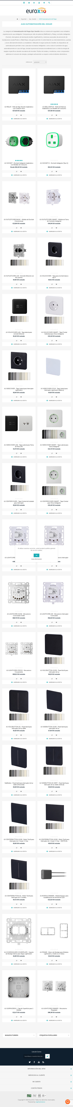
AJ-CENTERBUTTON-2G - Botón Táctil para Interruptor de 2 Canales (19, 896)
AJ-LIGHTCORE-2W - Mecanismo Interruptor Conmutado (54, 614)
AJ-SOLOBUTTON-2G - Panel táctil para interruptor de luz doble (19, 727)
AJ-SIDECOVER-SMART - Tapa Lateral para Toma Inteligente (54, 445)
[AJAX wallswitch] (54, 85)
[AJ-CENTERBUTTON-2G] (19, 874)
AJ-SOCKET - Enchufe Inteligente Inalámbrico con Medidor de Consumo (18, 164)
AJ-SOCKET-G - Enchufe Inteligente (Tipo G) (54, 163)
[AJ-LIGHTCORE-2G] (54, 536)
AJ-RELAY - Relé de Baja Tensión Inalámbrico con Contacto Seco (19, 107)
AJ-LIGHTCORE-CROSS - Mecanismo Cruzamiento (18, 671)
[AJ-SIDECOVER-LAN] (19, 423)
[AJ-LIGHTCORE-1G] (19, 536)
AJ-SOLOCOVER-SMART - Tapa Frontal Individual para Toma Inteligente (54, 333)
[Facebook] (34, 1062)
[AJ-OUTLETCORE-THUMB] (19, 198)
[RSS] (43, 1062)
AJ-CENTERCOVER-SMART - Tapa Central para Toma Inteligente (54, 502)
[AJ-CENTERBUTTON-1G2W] (19, 818)
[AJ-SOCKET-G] (54, 141)
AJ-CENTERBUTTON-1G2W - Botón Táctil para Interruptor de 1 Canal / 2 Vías (19, 840)
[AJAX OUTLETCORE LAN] (19, 254)
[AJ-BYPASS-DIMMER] (54, 874)
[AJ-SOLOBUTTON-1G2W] (54, 649)
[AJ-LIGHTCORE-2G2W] (19, 592)
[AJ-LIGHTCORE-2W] (54, 592)
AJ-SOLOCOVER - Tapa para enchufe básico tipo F (54, 276)
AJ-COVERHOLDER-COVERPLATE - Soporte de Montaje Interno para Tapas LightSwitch (19, 953)
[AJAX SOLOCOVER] (54, 254)
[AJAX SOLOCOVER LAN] (19, 311)
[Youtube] (38, 1062)
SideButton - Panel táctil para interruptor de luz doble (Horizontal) (19, 783)
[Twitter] (29, 1062)
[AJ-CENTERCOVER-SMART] (54, 480)
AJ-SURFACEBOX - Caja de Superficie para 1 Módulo (18, 1009)
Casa (17, 19)
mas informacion (36, 559)
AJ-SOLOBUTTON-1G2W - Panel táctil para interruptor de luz (54, 671)
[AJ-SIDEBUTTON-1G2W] (54, 705)
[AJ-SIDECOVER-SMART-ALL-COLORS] (54, 423)
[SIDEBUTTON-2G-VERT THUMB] (54, 761)
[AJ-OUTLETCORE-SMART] (54, 198)
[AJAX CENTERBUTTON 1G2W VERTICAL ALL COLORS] (54, 818)
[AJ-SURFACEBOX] (19, 987)
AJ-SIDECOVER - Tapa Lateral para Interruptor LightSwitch (18, 389)
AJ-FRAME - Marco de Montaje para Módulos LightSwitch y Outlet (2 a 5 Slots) (54, 953)
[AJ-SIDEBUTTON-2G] (19, 761)
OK (36, 555)
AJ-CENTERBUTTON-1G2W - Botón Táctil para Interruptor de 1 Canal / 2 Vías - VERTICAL (54, 840)
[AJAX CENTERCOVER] (19, 480)
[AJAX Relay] (19, 85)
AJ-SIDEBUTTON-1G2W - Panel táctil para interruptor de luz (54, 727)
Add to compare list (16, 115)
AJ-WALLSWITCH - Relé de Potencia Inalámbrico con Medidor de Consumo (54, 107)
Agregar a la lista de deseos (21, 115)
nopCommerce (40, 1102)
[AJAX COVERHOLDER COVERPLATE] (19, 930)
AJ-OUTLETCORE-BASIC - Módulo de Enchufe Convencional (19, 220)
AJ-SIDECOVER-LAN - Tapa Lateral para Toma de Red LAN (19, 445)
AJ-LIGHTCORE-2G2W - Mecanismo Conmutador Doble (19, 614)
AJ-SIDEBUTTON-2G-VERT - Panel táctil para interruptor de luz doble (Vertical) (54, 783)
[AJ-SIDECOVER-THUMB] (19, 367)
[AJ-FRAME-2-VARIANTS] (54, 930)
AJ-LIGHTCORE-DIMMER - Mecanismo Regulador (54, 1009)
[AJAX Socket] (19, 141)
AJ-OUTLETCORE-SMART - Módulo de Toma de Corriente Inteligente (54, 220)
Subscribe (47, 1056)
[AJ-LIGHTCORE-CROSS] (19, 649)
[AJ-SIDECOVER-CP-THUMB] (54, 367)
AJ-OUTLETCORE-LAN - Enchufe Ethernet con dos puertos (19, 276)
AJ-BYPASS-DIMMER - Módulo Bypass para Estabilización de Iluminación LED (54, 896)
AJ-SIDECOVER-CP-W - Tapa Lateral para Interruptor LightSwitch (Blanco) (54, 389)
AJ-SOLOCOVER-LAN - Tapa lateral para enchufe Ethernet (19, 333)
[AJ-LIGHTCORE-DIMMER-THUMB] (54, 987)
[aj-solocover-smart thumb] (54, 311)
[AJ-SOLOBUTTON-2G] (19, 705)
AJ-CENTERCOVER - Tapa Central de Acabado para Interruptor (19, 502)
